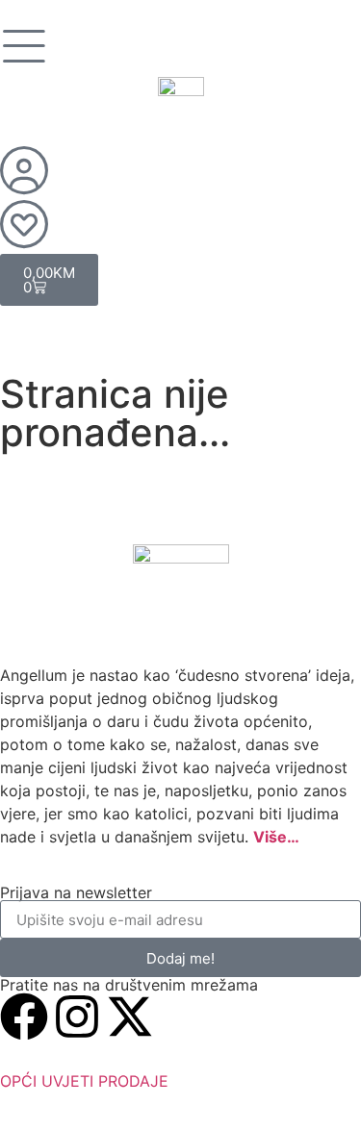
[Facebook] (24, 1016)
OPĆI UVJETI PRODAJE (84, 1081)
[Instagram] (77, 1016)
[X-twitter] (130, 1016)
